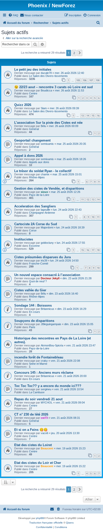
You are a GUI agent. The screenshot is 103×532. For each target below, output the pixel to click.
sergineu (46, 389)
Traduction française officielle (46, 522)
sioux (44, 191)
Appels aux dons (39, 162)
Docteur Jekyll (50, 278)
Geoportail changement (32, 140)
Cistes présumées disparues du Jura (42, 257)
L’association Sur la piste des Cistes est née (48, 122)
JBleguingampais (51, 324)
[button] (79, 53)
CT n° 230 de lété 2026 (31, 414)
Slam (44, 108)
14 (87, 115)
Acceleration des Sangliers (35, 206)
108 (98, 80)
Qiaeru (70, 522)
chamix (45, 174)
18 (98, 250)
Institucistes (23, 239)
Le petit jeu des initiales (32, 69)
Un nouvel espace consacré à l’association (47, 275)
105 (78, 80)
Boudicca (46, 90)
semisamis (47, 143)
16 (98, 115)
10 (93, 217)
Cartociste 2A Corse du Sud (35, 224)
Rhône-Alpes (37, 177)
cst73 (44, 417)
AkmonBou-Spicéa (52, 345)
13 (82, 115)
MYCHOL (46, 402)
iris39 (44, 260)
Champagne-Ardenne (42, 212)
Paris (32, 327)
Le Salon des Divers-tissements (48, 75)
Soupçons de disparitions (34, 321)
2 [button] (74, 53)
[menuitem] (13, 15)
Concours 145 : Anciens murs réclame (43, 372)
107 (91, 80)
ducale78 (46, 72)
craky (44, 360)
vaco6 (44, 433)
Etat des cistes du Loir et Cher (37, 463)
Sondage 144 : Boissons (33, 305)
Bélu (43, 125)
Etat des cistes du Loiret (33, 445)
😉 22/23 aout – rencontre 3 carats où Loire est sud (53, 87)
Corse (32, 230)
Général (34, 128)
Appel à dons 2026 (28, 156)
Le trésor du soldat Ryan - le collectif (42, 171)
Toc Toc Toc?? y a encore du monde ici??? (47, 386)
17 (93, 250)
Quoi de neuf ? (38, 281)
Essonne (34, 245)
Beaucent (47, 448)
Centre (33, 93)
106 (84, 80)
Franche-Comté (38, 263)
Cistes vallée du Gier (30, 290)
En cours (34, 311)
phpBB (40, 518)
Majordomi (47, 227)
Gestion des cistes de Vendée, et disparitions (49, 188)
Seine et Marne (38, 363)
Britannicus (47, 308)
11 (82, 199)
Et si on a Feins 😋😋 (31, 430)
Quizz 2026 (22, 105)
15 (93, 115)
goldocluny (47, 242)
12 (87, 199)
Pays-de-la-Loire (39, 194)
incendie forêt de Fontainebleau (38, 357)
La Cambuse (36, 392)
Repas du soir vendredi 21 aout (38, 399)
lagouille (45, 209)
